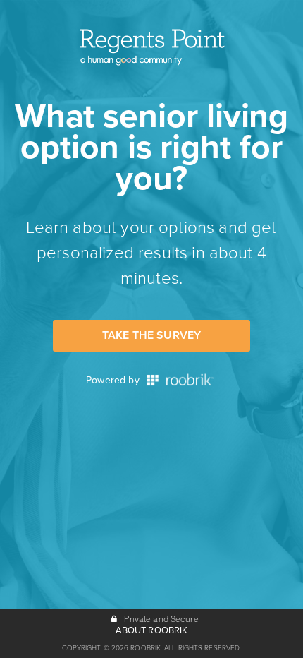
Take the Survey (151, 335)
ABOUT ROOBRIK (152, 630)
